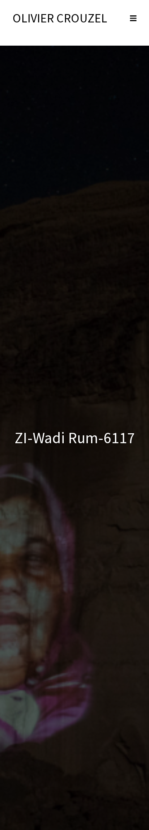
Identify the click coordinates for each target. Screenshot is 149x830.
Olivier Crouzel (59, 18)
